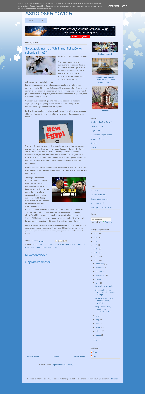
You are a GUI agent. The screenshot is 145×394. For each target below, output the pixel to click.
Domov (30, 20)
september (100, 275)
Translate (108, 222)
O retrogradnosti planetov (101, 207)
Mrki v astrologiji (97, 203)
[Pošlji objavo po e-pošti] (56, 241)
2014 (96, 256)
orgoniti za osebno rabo (105, 79)
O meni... (41, 20)
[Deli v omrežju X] (61, 241)
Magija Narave (97, 130)
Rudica (95, 356)
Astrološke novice (48, 12)
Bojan (95, 352)
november (100, 267)
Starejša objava (78, 356)
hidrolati (105, 110)
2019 (96, 237)
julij (97, 283)
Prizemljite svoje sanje (104, 286)
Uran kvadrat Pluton (44, 247)
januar (98, 335)
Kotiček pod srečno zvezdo (101, 134)
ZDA (56, 247)
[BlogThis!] (59, 241)
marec (98, 327)
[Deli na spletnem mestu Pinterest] (66, 241)
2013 (96, 260)
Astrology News (97, 139)
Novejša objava (33, 356)
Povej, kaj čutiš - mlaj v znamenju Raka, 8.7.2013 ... (104, 300)
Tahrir (33, 247)
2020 (96, 233)
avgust (99, 279)
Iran (40, 244)
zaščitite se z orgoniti (105, 77)
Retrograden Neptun (99, 199)
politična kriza (49, 244)
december (100, 263)
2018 (96, 241)
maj (97, 319)
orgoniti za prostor (105, 82)
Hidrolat (94, 147)
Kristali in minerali (105, 54)
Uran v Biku (95, 190)
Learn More (113, 6)
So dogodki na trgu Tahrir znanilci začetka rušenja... (105, 292)
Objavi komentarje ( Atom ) (62, 364)
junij (97, 315)
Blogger (114, 378)
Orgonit (94, 143)
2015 (96, 252)
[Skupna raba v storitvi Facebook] (64, 241)
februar (99, 331)
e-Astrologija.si (97, 126)
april (98, 323)
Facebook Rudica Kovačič (101, 122)
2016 (96, 249)
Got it (124, 6)
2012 (96, 339)
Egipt (34, 244)
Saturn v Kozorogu (98, 194)
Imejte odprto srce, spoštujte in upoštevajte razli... (103, 308)
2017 (96, 245)
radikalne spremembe (64, 244)
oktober (99, 271)
